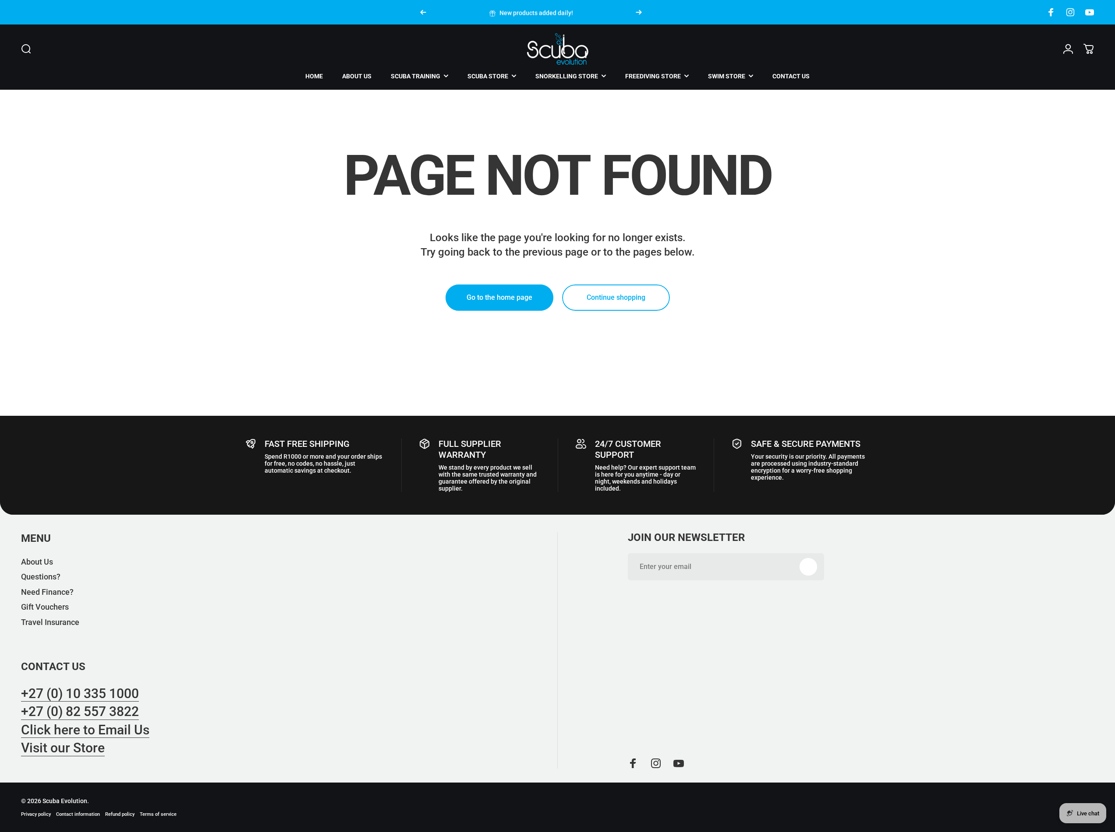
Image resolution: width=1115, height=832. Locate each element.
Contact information (78, 814)
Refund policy (120, 814)
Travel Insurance (50, 622)
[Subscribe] (808, 567)
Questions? (40, 576)
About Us (37, 561)
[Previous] (423, 12)
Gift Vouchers (45, 606)
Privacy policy (36, 814)
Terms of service (158, 814)
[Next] (638, 12)
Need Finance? (47, 592)
